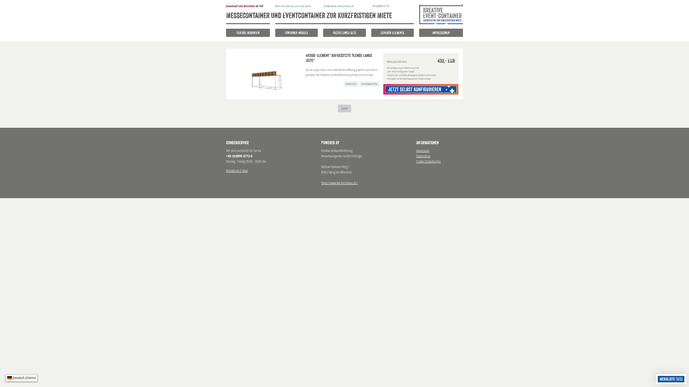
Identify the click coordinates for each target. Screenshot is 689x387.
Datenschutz (423, 156)
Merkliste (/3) (671, 379)
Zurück (344, 108)
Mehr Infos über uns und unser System (293, 6)
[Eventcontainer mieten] (441, 14)
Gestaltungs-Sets (344, 33)
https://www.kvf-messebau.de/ (339, 182)
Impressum (422, 150)
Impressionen (441, 33)
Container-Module (296, 33)
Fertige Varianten (247, 33)
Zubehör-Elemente (392, 33)
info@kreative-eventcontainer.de (339, 6)
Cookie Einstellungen (428, 161)
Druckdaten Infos (370, 84)
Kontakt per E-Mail (237, 170)
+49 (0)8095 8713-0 (380, 6)
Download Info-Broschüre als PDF (245, 6)
